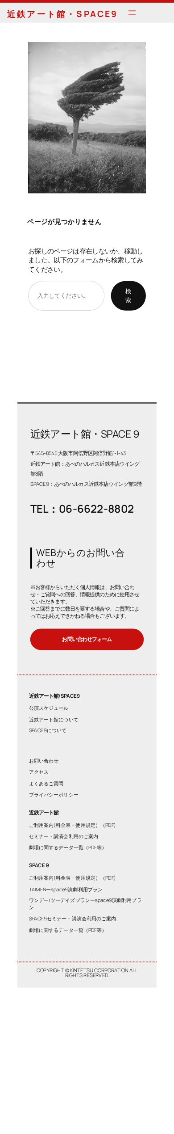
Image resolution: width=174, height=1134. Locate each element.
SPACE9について (48, 730)
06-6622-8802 (96, 509)
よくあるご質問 (46, 783)
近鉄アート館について (54, 719)
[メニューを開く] (132, 12)
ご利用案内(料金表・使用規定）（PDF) (72, 825)
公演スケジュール (49, 707)
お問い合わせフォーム (87, 639)
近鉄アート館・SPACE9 (62, 14)
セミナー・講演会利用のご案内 (64, 836)
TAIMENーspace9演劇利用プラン (66, 889)
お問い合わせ (44, 761)
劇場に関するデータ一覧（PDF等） (68, 847)
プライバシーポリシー (54, 794)
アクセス (39, 772)
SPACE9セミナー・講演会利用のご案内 (72, 918)
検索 (128, 295)
